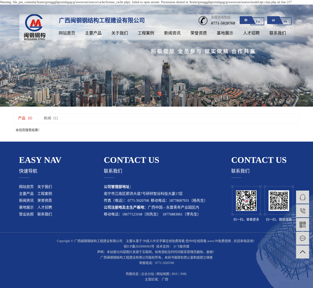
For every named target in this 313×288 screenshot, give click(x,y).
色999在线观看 (196, 241)
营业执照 (26, 214)
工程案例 (146, 33)
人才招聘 (251, 33)
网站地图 (162, 274)
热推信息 (132, 274)
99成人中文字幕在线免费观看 (164, 241)
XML (183, 274)
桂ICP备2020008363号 (139, 246)
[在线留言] (302, 238)
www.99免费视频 (219, 241)
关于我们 (119, 33)
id (273, 20)
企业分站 (147, 274)
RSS (175, 274)
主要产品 (93, 33)
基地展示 (225, 33)
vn (285, 21)
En (258, 21)
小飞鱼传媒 (180, 246)
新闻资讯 (172, 33)
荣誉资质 (198, 33)
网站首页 (67, 33)
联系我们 (277, 33)
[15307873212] (302, 210)
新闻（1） (52, 118)
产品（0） (26, 118)
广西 (165, 279)
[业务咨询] (302, 197)
